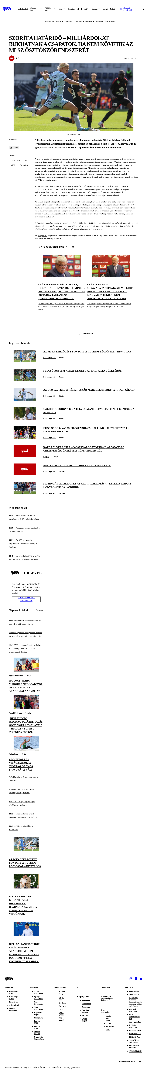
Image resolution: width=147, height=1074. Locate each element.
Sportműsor (68, 21)
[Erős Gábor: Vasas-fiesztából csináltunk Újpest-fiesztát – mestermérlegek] (25, 438)
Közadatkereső (135, 1030)
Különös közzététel (133, 1026)
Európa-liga (38, 1018)
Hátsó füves (99, 21)
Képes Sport (78, 21)
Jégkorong (86, 1007)
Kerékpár (62, 1003)
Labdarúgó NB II (13, 998)
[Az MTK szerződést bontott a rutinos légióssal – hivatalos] (25, 362)
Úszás (61, 994)
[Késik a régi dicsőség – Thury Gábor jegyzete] (25, 475)
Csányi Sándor (15, 160)
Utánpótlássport (110, 21)
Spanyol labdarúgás (38, 998)
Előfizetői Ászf (134, 1037)
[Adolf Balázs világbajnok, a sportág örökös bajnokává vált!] (26, 750)
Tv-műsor (110, 1027)
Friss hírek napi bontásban (52, 21)
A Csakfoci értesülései (44, 186)
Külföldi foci (34, 987)
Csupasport (88, 21)
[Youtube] (141, 978)
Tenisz (61, 1009)
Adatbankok (23, 9)
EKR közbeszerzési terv (134, 1017)
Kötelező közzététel (133, 1010)
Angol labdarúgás (16, 713)
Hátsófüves (13, 1002)
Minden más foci (37, 1033)
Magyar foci (9, 987)
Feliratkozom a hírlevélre (26, 599)
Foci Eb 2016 (37, 1027)
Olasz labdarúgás (38, 1003)
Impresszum (134, 991)
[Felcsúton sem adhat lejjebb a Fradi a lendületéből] (25, 381)
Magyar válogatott (13, 1009)
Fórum (108, 1023)
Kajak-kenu (13, 754)
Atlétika (62, 991)
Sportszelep (105, 987)
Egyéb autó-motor (16, 675)
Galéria (105, 9)
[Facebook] (136, 978)
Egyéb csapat (84, 1020)
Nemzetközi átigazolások (39, 1038)
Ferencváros (24, 165)
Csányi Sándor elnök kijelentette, (77, 202)
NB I (26, 160)
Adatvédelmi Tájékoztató (134, 1041)
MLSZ (13, 165)
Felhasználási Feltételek (134, 1046)
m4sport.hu (42, 236)
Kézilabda (86, 1000)
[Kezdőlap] (7, 9)
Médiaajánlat (134, 994)
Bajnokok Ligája (38, 1014)
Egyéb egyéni (61, 1014)
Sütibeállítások (135, 1051)
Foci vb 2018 (37, 1022)
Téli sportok (62, 1019)
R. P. (17, 58)
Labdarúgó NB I (49, 358)
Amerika (71, 9)
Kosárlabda (86, 1004)
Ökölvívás (62, 1006)
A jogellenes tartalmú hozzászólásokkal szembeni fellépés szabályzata (135, 1002)
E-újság (46, 457)
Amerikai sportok (85, 1011)
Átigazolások (14, 1005)
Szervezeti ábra (135, 1022)
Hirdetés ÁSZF (135, 1034)
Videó (108, 1030)
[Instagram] (131, 978)
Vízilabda (85, 1015)
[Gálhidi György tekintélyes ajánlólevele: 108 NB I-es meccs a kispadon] (25, 419)
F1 (78, 9)
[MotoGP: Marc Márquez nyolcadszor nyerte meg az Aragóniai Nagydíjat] (26, 671)
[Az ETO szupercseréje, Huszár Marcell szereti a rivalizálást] (25, 400)
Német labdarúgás (38, 1008)
